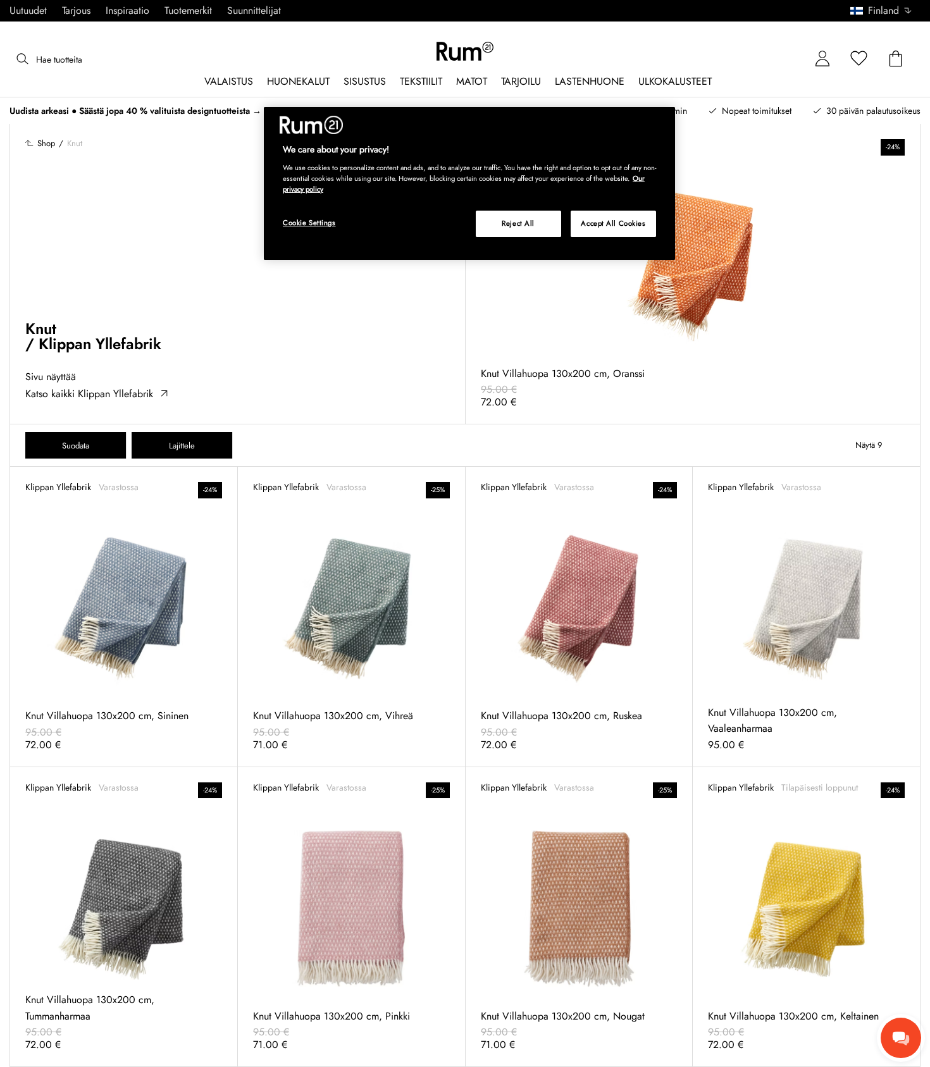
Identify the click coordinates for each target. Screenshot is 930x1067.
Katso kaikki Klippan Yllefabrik (89, 393)
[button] (885, 11)
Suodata (75, 446)
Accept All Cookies (613, 223)
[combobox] (882, 11)
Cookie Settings (309, 223)
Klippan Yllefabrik (100, 344)
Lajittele (182, 446)
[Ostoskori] (896, 59)
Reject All (518, 223)
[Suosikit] (859, 59)
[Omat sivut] (822, 59)
